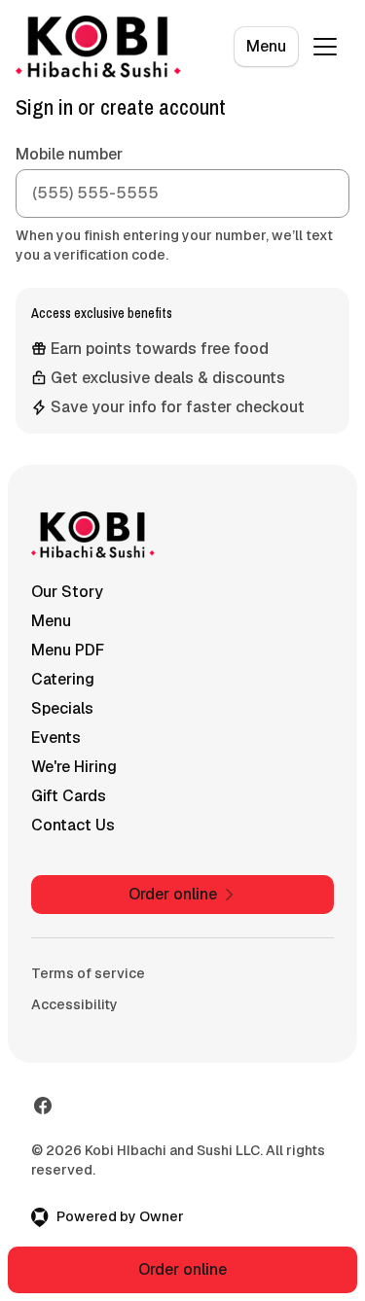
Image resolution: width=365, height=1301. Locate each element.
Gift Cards (68, 796)
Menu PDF (67, 650)
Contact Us (73, 825)
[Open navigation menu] (325, 46)
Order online (182, 1269)
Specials (62, 708)
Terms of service (88, 973)
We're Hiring (74, 766)
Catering (62, 679)
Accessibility (74, 1004)
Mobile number (69, 154)
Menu (266, 46)
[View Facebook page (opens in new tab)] (43, 1105)
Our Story (67, 591)
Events (56, 737)
